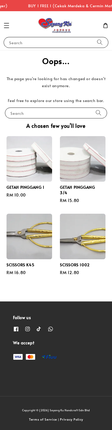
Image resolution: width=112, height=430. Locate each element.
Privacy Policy (71, 419)
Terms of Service (43, 419)
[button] (6, 25)
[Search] (99, 42)
